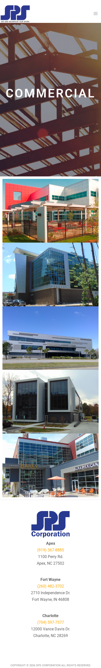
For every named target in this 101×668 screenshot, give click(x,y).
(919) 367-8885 (50, 550)
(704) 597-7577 (50, 622)
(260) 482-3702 (50, 586)
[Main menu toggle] (95, 13)
